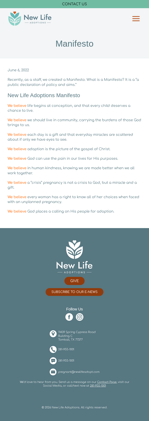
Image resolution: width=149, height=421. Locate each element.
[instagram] (80, 317)
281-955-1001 (66, 349)
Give (74, 281)
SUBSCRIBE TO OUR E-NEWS (74, 292)
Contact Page (107, 382)
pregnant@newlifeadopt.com (79, 371)
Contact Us (74, 4)
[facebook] (70, 317)
